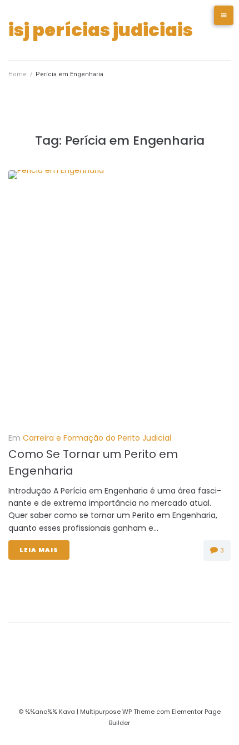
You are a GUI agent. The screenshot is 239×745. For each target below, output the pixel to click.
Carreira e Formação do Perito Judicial (97, 437)
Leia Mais (38, 549)
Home (17, 74)
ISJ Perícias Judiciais (100, 29)
